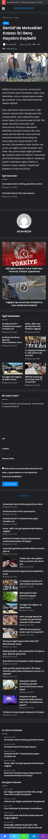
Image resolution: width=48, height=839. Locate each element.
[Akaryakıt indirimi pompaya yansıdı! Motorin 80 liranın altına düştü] (10, 685)
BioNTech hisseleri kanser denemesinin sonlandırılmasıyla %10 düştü (22, 540)
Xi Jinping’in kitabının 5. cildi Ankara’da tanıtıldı (35, 353)
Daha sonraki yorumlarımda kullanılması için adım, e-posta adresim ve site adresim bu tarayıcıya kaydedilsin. (22, 472)
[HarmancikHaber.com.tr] (24, 8)
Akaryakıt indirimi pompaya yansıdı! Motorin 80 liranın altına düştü (31, 685)
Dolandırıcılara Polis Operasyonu (18, 193)
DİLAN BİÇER (11, 44)
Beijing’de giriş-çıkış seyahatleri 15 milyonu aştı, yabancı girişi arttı (24, 652)
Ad (4, 439)
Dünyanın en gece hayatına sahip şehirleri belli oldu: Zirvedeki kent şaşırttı (31, 700)
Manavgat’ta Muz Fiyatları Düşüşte (28, 594)
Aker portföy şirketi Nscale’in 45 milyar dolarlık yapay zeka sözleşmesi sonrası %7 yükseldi (23, 671)
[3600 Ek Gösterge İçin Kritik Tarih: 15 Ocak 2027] (35, 368)
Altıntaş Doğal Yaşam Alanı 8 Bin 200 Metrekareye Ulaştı (21, 642)
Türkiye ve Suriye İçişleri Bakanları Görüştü (23, 712)
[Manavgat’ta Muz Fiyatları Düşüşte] (10, 597)
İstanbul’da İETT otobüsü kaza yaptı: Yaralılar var (26, 2)
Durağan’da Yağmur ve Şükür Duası (12, 378)
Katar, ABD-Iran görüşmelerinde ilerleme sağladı (33, 326)
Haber (16, 17)
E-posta (6, 448)
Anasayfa (8, 17)
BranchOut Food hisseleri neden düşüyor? (23, 661)
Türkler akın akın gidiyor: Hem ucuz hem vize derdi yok (31, 561)
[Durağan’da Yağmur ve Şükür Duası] (12, 368)
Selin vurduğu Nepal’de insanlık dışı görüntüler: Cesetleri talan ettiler (30, 619)
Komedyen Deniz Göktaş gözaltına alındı (22, 184)
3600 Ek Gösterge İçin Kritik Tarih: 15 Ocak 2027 (33, 379)
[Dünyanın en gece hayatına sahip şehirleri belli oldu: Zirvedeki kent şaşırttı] (10, 700)
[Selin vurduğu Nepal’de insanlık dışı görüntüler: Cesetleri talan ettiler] (10, 620)
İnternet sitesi (8, 458)
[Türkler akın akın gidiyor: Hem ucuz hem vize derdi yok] (10, 562)
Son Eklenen (24, 495)
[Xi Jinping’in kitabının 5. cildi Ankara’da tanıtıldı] (35, 342)
